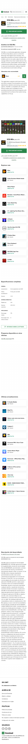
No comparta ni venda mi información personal (13, 717)
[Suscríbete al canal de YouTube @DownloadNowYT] (9, 728)
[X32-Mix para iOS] (3, 23)
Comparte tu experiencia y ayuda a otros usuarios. (14, 39)
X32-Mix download (6, 339)
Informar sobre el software (15, 326)
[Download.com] (5, 12)
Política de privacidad (7, 709)
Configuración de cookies (8, 720)
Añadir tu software (6, 696)
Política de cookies (6, 715)
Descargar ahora (15, 31)
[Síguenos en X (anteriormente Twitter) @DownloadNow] (6, 728)
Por (16, 23)
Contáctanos (5, 698)
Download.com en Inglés (8, 701)
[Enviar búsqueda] (11, 12)
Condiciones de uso (7, 712)
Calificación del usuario (12, 26)
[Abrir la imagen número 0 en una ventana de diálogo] (13, 127)
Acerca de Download (7, 693)
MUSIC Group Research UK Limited (11, 554)
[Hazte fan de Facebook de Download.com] (3, 728)
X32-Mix (13, 20)
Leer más (18, 49)
